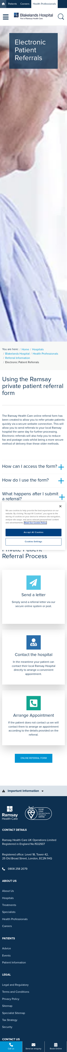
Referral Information (17, 358)
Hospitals (38, 349)
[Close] (60, 506)
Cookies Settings (33, 542)
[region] (33, 526)
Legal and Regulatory (15, 985)
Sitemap (7, 1006)
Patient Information (14, 962)
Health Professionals (44, 3)
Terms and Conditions (15, 992)
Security (7, 1027)
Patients (12, 3)
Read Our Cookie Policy (35, 523)
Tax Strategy (9, 1020)
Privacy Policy (10, 999)
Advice (6, 948)
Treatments (9, 905)
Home (25, 349)
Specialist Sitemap (13, 1013)
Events (6, 955)
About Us (8, 891)
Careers (24, 3)
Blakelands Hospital (17, 353)
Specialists (8, 912)
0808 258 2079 (17, 869)
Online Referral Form (34, 758)
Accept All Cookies (33, 532)
